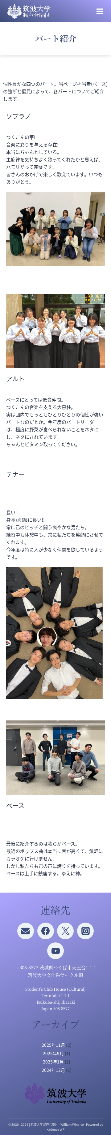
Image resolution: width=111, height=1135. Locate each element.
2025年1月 (53, 1062)
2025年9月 (53, 1053)
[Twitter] (65, 931)
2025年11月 (53, 1045)
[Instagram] (85, 931)
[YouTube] (55, 950)
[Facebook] (45, 931)
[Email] (25, 931)
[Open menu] (100, 11)
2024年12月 (53, 1070)
